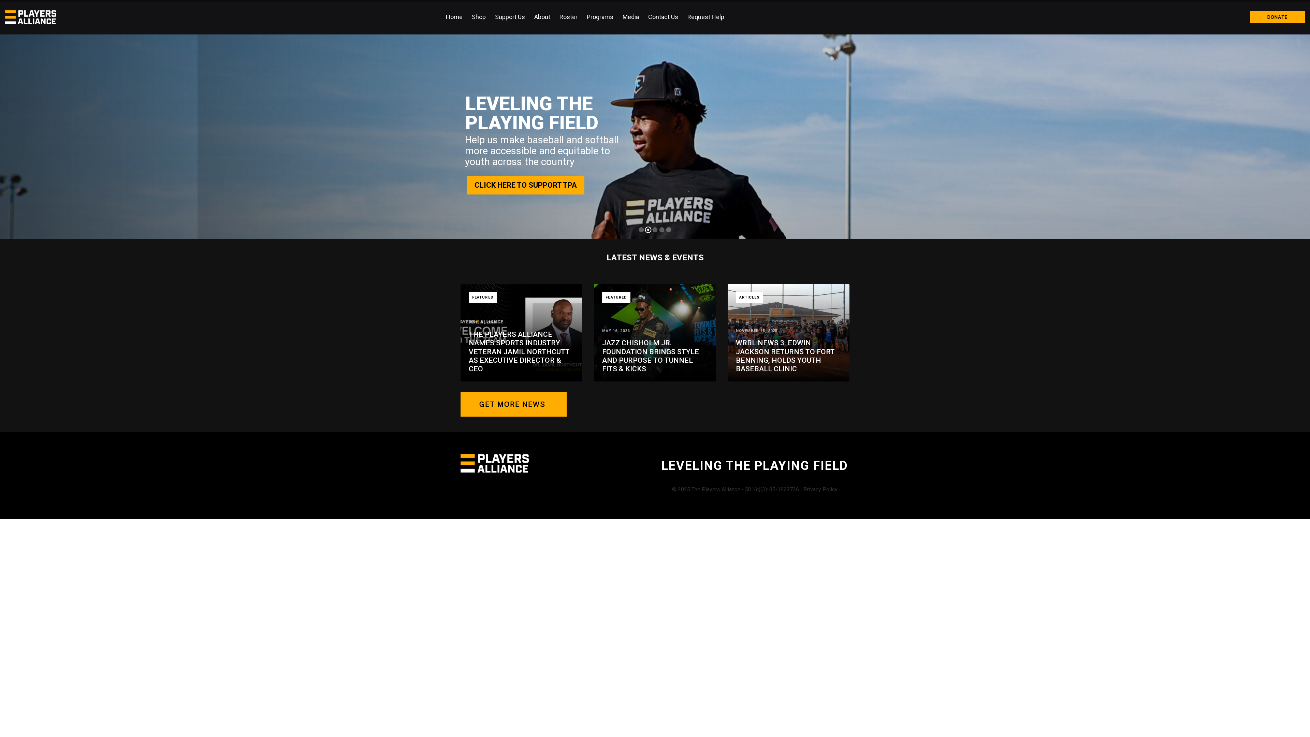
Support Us (510, 16)
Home (454, 16)
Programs (600, 16)
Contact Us (663, 16)
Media (631, 16)
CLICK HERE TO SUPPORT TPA (526, 185)
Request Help (705, 16)
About (542, 16)
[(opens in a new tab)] (788, 332)
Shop (479, 16)
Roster (568, 16)
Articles (749, 297)
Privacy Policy (820, 489)
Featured (483, 297)
